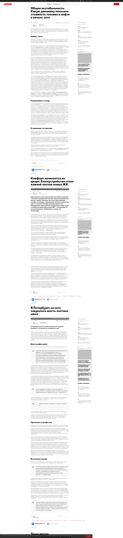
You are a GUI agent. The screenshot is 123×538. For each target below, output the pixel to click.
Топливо (34, 166)
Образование (73, 520)
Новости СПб (42, 166)
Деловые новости (53, 296)
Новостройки (79, 296)
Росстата (41, 41)
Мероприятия (65, 4)
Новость (34, 296)
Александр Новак (46, 120)
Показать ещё (80, 49)
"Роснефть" (46, 52)
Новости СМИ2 (34, 173)
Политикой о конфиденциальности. (79, 535)
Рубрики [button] (49, 4)
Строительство (65, 296)
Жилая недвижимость (72, 296)
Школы (84, 520)
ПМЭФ (45, 79)
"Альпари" (66, 137)
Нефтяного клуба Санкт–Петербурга (49, 93)
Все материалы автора (43, 25)
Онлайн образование (36, 520)
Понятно (88, 536)
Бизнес (61, 520)
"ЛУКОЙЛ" (57, 95)
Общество (65, 520)
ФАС (35, 50)
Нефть (38, 166)
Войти (116, 4)
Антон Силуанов (60, 148)
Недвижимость (59, 296)
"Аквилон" (33, 271)
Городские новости (79, 520)
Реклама (71, 4)
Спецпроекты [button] (56, 4)
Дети (69, 520)
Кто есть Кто (76, 4)
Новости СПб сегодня (46, 296)
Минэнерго (41, 120)
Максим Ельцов (49, 230)
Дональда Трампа (34, 132)
